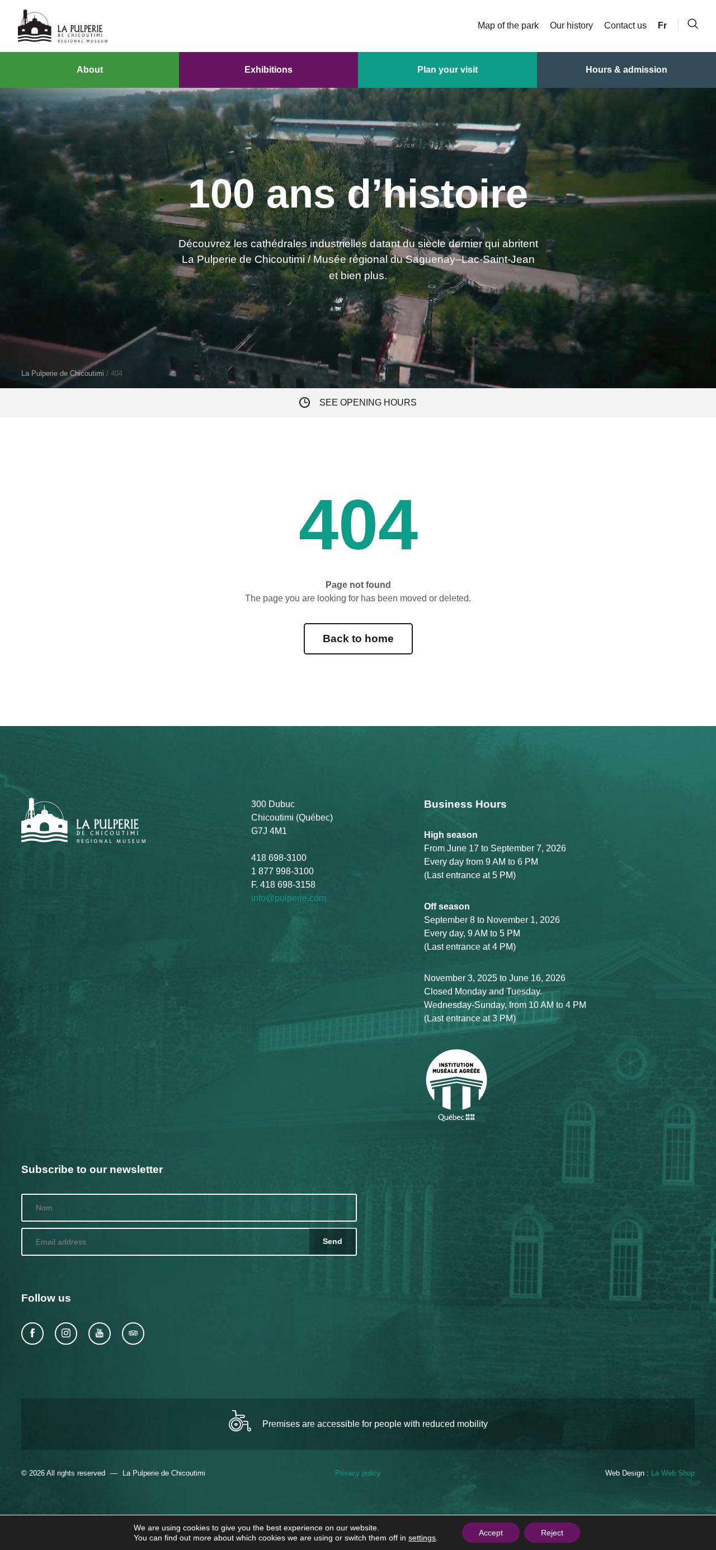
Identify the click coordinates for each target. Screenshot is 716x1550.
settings (422, 1537)
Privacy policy (358, 1473)
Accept (491, 1532)
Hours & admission (626, 69)
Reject (552, 1532)
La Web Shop (673, 1473)
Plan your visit (447, 69)
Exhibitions (268, 69)
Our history (571, 25)
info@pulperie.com (288, 898)
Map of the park (508, 25)
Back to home (358, 638)
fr (662, 25)
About (90, 69)
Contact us (625, 25)
